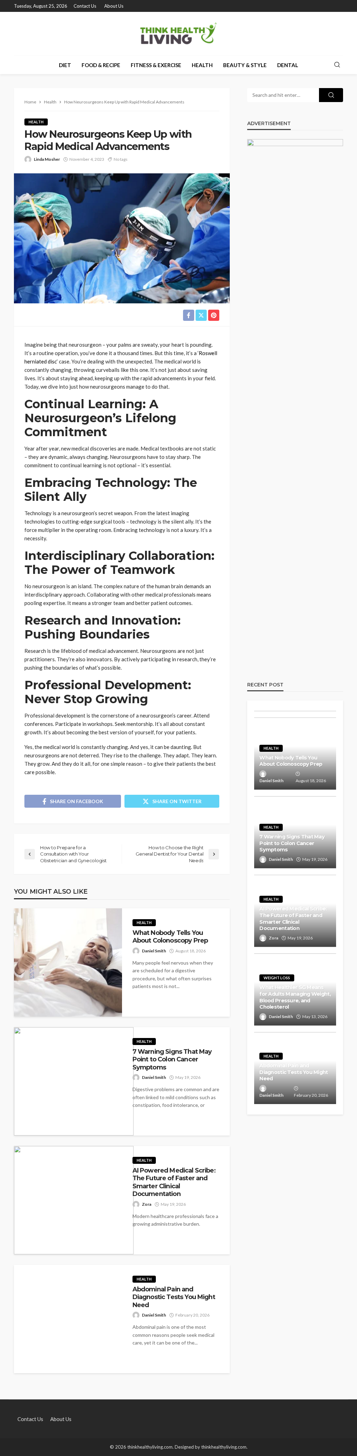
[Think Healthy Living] (178, 34)
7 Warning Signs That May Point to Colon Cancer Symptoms (172, 1059)
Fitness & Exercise (156, 65)
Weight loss (277, 977)
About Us (113, 6)
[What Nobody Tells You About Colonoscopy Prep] (68, 962)
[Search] (337, 65)
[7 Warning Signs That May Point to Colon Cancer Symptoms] (74, 1081)
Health (202, 65)
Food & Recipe (101, 65)
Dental (287, 65)
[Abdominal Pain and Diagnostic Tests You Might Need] (68, 1319)
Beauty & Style (245, 65)
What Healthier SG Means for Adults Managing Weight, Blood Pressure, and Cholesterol (295, 997)
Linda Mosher (47, 159)
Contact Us (85, 6)
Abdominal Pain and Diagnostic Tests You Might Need (173, 1297)
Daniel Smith (154, 950)
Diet (65, 65)
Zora (146, 1204)
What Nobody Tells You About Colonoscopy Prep (170, 936)
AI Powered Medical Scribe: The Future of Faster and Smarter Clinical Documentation (173, 1182)
